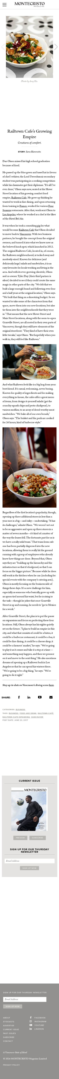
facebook (40, 1018)
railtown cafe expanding (16, 717)
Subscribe (37, 838)
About (6, 1018)
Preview (20, 838)
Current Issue (11, 1030)
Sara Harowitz (33, 152)
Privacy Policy (11, 1065)
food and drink (28, 713)
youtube (39, 1025)
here (51, 685)
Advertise (8, 1026)
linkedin (39, 1029)
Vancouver (25, 234)
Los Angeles (9, 214)
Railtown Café (45, 713)
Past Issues (9, 1033)
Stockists (8, 1022)
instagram (40, 1022)
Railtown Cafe (19, 198)
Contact (8, 1041)
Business (20, 710)
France (23, 206)
